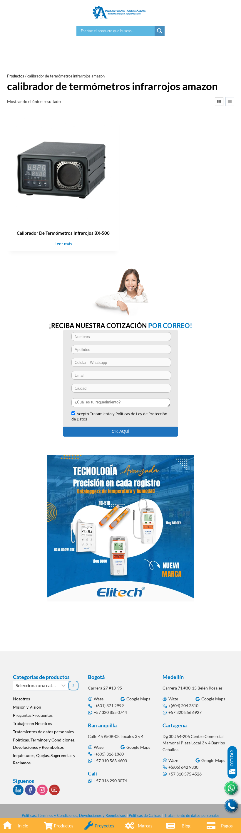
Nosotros (21, 698)
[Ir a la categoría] (73, 685)
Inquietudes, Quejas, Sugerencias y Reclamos (44, 759)
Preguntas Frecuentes (33, 715)
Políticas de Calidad (145, 815)
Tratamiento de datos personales (192, 815)
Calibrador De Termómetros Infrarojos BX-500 (63, 233)
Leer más (63, 243)
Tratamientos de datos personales (43, 731)
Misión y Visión (27, 706)
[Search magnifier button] (160, 31)
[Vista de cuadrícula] (219, 101)
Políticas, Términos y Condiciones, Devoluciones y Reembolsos (44, 743)
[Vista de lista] (229, 101)
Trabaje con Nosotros (32, 723)
